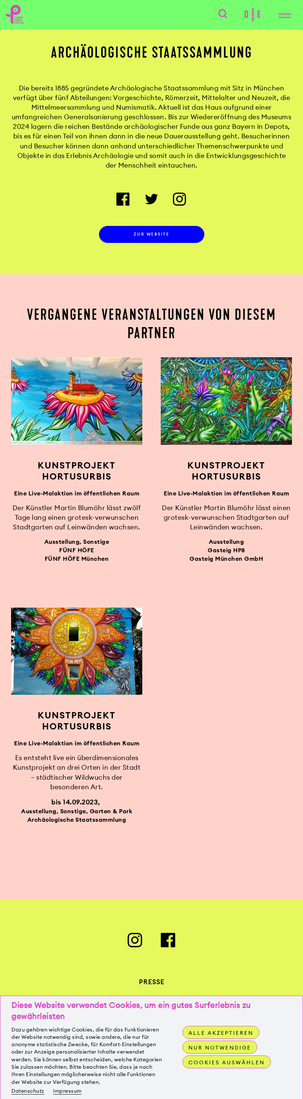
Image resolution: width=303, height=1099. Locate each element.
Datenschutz (27, 1091)
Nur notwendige (219, 1047)
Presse (151, 982)
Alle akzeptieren (220, 1033)
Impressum (67, 1091)
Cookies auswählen (226, 1062)
